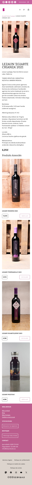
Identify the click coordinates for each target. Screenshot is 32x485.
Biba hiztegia (6, 415)
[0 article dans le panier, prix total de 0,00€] (28, 9)
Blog (3, 413)
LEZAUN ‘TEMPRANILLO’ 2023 (12, 272)
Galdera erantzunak (8, 417)
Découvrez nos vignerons (10, 426)
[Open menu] (20, 10)
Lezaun (13, 16)
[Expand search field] (24, 10)
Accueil (4, 16)
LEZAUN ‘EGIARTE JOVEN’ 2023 (12, 333)
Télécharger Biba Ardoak (10, 435)
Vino (8, 16)
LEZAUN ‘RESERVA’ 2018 (10, 211)
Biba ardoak (6, 411)
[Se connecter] (28, 2)
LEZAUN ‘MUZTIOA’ (8, 394)
